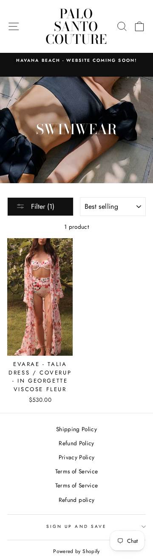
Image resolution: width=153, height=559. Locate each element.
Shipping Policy (76, 429)
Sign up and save (76, 526)
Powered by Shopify (76, 551)
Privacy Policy (77, 457)
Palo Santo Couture (76, 26)
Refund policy (76, 500)
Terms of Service (76, 471)
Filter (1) (41, 206)
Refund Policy (76, 443)
